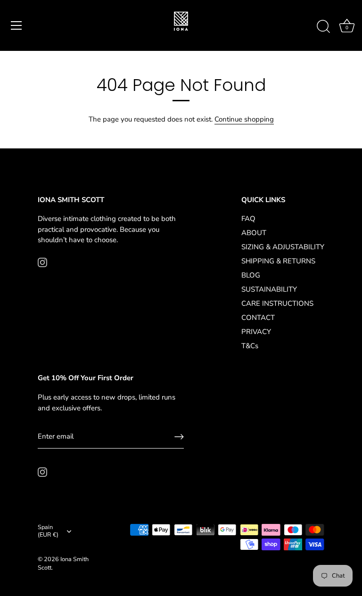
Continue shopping (244, 119)
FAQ (248, 218)
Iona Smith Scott (63, 563)
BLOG (250, 275)
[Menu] (16, 25)
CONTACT (258, 317)
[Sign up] (179, 436)
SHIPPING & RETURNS (278, 261)
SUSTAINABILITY (269, 289)
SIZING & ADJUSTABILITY (282, 247)
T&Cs (249, 346)
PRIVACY (256, 331)
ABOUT (253, 232)
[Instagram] (42, 262)
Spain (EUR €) (48, 531)
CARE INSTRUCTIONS (277, 303)
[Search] (323, 26)
